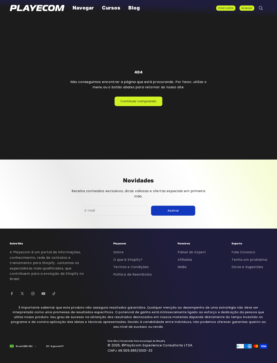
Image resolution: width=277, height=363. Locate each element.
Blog (134, 8)
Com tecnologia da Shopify (149, 341)
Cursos (111, 8)
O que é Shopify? (128, 259)
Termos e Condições (131, 267)
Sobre (118, 252)
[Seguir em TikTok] (54, 294)
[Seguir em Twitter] (22, 294)
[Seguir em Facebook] (12, 294)
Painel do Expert (192, 252)
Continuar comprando (138, 101)
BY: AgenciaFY (55, 346)
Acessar (247, 8)
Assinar (173, 210)
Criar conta (225, 8)
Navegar (83, 8)
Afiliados (185, 259)
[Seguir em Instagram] (33, 294)
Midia (182, 267)
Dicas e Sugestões (247, 267)
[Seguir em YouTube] (43, 294)
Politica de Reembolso (132, 274)
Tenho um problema (249, 259)
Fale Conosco (243, 252)
